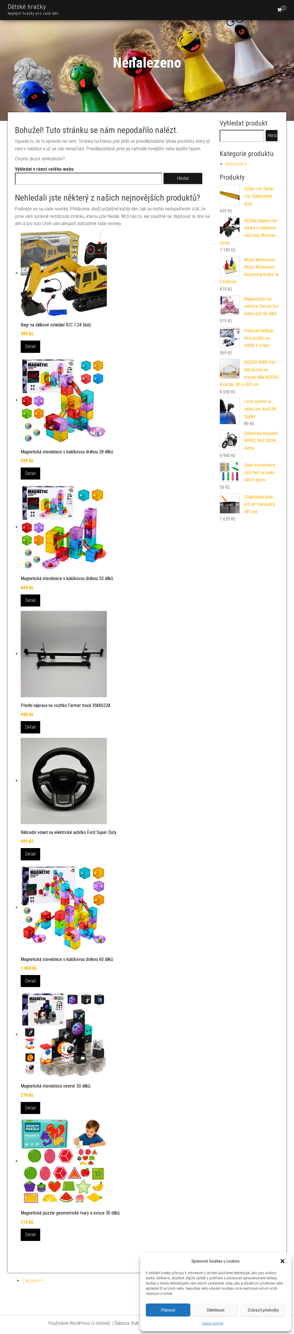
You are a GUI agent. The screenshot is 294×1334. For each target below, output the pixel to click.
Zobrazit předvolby (263, 1310)
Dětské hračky (27, 6)
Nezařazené (236, 164)
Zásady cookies (213, 1323)
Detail (30, 346)
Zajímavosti (32, 1280)
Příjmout (168, 1310)
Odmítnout (216, 1310)
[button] (282, 1261)
